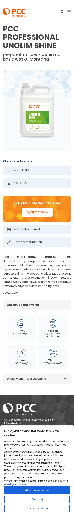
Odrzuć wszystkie (37, 508)
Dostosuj (37, 499)
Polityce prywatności (19, 484)
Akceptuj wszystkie (37, 490)
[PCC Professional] (14, 12)
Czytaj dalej (10, 293)
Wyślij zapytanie (37, 212)
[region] (37, 470)
